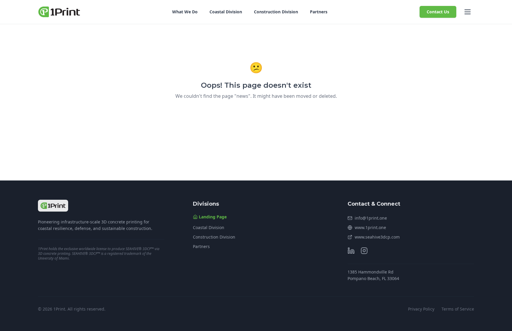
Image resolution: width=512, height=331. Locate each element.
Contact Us (438, 12)
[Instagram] (364, 250)
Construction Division (276, 12)
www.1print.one (370, 227)
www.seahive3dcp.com (377, 237)
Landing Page (213, 217)
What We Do (185, 12)
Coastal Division (225, 12)
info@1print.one (371, 218)
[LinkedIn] (351, 250)
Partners (318, 12)
